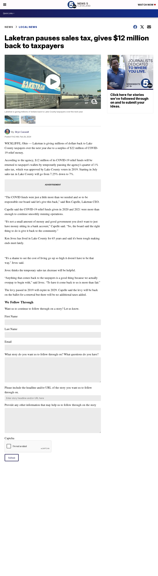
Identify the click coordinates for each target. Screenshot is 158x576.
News (9, 27)
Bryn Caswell (22, 131)
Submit (11, 457)
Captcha (9, 438)
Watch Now (146, 4)
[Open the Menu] (4, 4)
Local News (28, 27)
